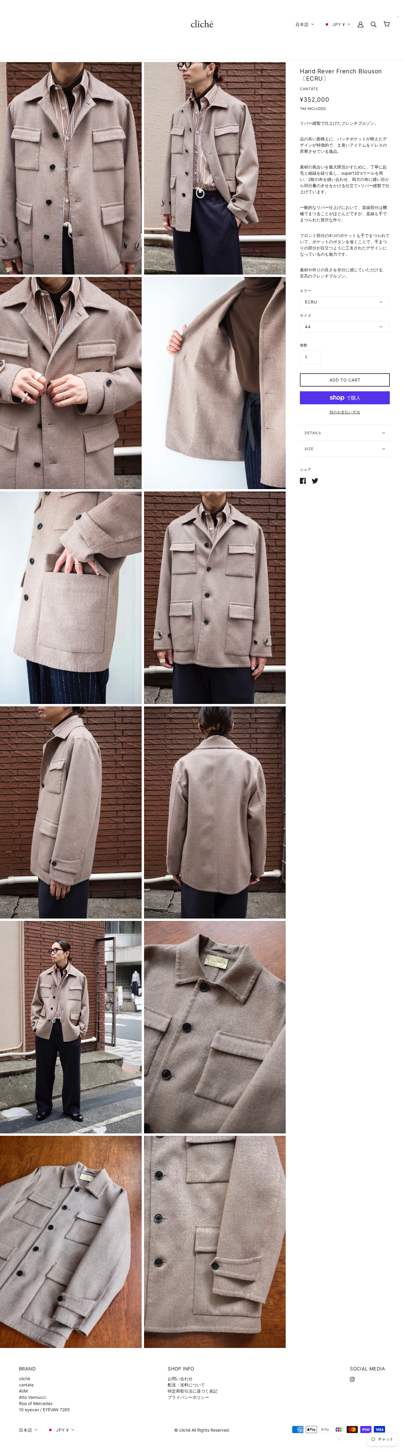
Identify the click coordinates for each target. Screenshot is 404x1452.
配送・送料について (186, 1384)
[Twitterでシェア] (315, 480)
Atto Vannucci (32, 1397)
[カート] (387, 24)
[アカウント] (360, 24)
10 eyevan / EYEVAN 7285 (44, 1409)
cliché (24, 1378)
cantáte (309, 89)
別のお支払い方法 (344, 412)
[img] (352, 1378)
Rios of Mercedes (35, 1403)
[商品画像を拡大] (71, 168)
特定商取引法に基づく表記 (192, 1390)
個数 (304, 345)
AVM (23, 1390)
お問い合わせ (180, 1378)
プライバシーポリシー (188, 1397)
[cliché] (202, 23)
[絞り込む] (373, 24)
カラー (305, 290)
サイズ (305, 315)
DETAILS (313, 433)
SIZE (309, 449)
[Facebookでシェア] (303, 480)
